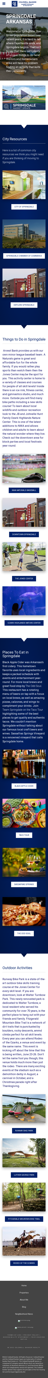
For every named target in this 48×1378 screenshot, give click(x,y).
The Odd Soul (33, 686)
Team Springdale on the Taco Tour (22, 709)
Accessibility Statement (16, 1337)
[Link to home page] (24, 4)
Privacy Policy (31, 1335)
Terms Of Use (14, 1335)
